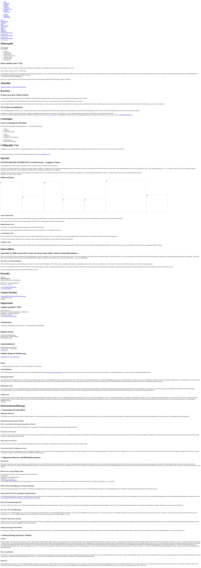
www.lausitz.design (15, 356)
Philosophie (7, 3)
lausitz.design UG (5, 356)
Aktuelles (6, 4)
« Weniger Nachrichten (6, 87)
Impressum (6, 16)
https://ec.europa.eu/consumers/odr (53, 372)
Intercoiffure (7, 11)
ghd (19, 296)
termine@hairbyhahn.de (125, 115)
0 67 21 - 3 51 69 (49, 115)
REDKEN (7, 296)
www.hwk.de (4, 350)
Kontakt (6, 14)
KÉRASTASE (14, 296)
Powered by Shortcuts (4, 34)
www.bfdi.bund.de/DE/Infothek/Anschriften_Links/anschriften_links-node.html (20, 497)
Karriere (6, 6)
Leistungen (6, 7)
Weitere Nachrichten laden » (19, 87)
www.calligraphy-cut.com (44, 154)
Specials (6, 10)
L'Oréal (2, 296)
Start (5, 2)
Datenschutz (7, 17)
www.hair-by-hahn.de (6, 288)
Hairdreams (23, 296)
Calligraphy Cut (8, 9)
